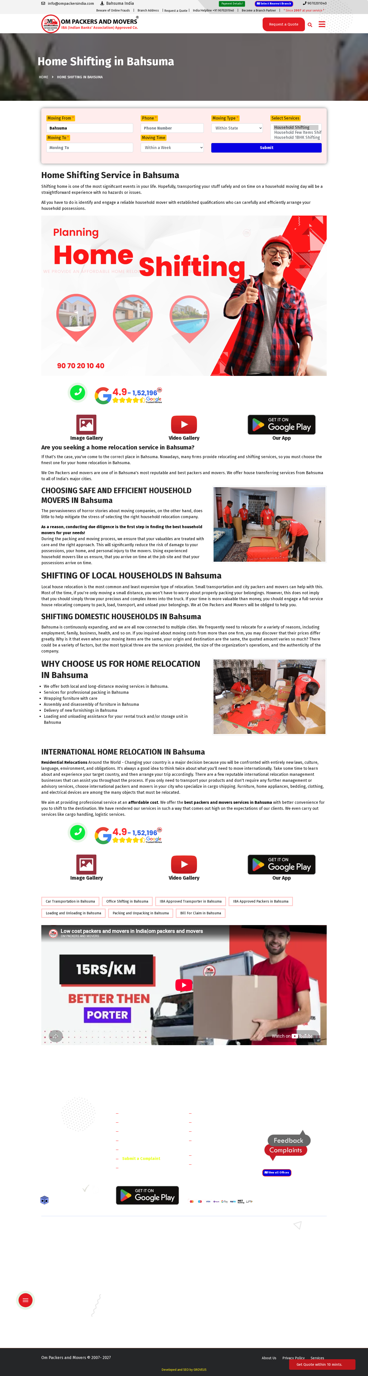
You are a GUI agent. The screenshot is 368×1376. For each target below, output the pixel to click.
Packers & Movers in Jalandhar (139, 1301)
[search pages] (308, 23)
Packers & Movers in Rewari (137, 1236)
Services (317, 1358)
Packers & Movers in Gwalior (64, 1294)
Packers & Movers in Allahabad (213, 1272)
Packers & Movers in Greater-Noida (216, 1287)
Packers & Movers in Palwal (63, 1243)
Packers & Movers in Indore (210, 1294)
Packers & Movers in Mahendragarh (216, 1243)
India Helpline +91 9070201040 (213, 10)
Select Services (285, 118)
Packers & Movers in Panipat (284, 1236)
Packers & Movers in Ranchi (63, 1323)
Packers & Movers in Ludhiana (138, 1308)
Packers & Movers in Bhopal (137, 1279)
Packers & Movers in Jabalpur (285, 1294)
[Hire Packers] (46, 1201)
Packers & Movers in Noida (62, 1250)
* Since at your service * (304, 10)
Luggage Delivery (220, 1155)
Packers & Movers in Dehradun (139, 1287)
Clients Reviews (136, 1131)
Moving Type (225, 118)
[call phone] (77, 393)
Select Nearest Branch (275, 3)
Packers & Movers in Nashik (137, 1316)
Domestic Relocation (214, 1113)
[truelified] (86, 1190)
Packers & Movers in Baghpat (138, 1258)
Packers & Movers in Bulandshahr (68, 1258)
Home (43, 77)
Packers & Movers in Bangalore (286, 1272)
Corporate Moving (211, 1122)
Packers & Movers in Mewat (210, 1229)
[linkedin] (65, 1190)
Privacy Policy (293, 1358)
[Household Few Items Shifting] (296, 132)
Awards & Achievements (144, 1122)
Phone (149, 118)
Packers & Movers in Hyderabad (140, 1294)
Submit (266, 147)
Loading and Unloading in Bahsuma (73, 913)
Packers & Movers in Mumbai (284, 1308)
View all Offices (278, 1172)
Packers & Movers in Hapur (209, 1258)
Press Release (135, 1167)
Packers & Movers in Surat (209, 1323)
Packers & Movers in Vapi (281, 1323)
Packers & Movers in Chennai (64, 1287)
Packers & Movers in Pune (282, 1316)
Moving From (61, 118)
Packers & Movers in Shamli (283, 1258)
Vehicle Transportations (217, 1131)
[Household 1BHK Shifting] (296, 137)
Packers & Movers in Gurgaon (138, 1229)
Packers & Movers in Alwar (136, 1265)
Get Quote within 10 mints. (320, 1364)
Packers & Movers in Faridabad (65, 1229)
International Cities (213, 1164)
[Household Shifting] (296, 127)
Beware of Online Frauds (113, 10)
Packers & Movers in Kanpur (210, 1301)
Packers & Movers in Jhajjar (209, 1236)
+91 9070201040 (70, 1163)
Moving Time (153, 137)
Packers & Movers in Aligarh (137, 1272)
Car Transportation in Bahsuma (70, 901)
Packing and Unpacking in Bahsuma (141, 913)
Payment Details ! (232, 3)
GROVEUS (200, 1369)
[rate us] (128, 395)
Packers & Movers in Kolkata (284, 1301)
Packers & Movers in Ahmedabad (67, 1272)
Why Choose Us (136, 1149)
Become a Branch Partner (259, 10)
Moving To (58, 137)
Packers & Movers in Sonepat (64, 1236)
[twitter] (55, 1190)
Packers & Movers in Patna (209, 1316)
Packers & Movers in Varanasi (64, 1330)
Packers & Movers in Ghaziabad (213, 1250)
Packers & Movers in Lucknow (65, 1308)
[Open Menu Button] (322, 24)
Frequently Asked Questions (148, 1140)
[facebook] (45, 1190)
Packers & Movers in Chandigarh (287, 1279)
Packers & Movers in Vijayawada (140, 1330)
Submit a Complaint (141, 1158)
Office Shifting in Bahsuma (127, 901)
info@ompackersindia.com (300, 1113)
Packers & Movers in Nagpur (64, 1316)
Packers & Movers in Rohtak (283, 1229)
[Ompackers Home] (90, 23)
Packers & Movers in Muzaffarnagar (69, 1265)
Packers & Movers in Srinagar (138, 1323)
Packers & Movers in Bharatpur (213, 1265)
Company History (138, 1113)
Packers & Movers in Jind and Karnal (290, 1243)
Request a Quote (176, 11)
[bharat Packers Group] (97, 1190)
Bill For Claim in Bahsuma (200, 913)
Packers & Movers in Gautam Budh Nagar (294, 1250)
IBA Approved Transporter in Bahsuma (191, 901)
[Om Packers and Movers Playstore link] (147, 1195)
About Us (269, 1358)
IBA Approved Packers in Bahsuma (260, 901)
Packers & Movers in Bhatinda (65, 1279)
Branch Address (148, 10)
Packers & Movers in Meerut (137, 1250)
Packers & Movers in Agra (281, 1265)
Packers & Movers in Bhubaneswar (215, 1279)
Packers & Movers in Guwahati (285, 1287)
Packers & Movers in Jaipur (62, 1301)
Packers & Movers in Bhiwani (137, 1243)
